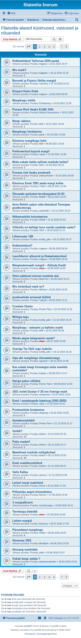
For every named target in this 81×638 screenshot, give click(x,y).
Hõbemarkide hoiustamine (30, 216)
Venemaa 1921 (21, 540)
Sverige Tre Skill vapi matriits (32, 348)
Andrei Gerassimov (49, 112)
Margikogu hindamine (27, 131)
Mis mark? (19, 70)
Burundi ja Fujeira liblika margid (34, 80)
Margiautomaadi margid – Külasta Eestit (39, 265)
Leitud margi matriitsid (27, 482)
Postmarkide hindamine (28, 409)
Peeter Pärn (45, 309)
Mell (41, 124)
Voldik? (17, 431)
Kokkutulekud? (22, 245)
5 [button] (54, 47)
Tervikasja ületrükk (24, 511)
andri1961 (44, 210)
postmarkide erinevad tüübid (31, 297)
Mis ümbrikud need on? (28, 286)
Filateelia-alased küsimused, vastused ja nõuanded (39, 30)
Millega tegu (20, 317)
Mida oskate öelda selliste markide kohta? (40, 162)
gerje (41, 134)
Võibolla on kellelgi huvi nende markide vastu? (44, 227)
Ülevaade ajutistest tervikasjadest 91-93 (38, 194)
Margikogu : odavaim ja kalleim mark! (37, 327)
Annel (42, 485)
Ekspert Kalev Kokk (25, 91)
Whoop (42, 289)
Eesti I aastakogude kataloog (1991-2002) (39, 400)
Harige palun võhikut (26, 381)
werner (42, 475)
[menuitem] (11, 13)
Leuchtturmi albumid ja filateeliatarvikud (39, 256)
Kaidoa (42, 373)
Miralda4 (43, 543)
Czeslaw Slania (22, 306)
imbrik (42, 219)
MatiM (42, 197)
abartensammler (47, 561)
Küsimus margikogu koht (29, 140)
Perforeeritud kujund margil (30, 151)
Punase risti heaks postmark (31, 172)
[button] (28, 46)
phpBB (27, 626)
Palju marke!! (21, 441)
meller (42, 532)
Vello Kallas (20, 472)
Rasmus (43, 523)
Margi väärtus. (21, 121)
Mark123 (43, 279)
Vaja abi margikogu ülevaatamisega (36, 358)
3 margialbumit (22, 502)
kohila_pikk (45, 239)
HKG (41, 230)
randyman (44, 394)
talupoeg (43, 412)
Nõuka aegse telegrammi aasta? (33, 338)
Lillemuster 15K (22, 236)
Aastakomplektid (23, 420)
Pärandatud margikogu (27, 529)
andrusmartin (46, 175)
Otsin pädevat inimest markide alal (35, 276)
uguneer (43, 361)
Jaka (41, 403)
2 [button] (39, 47)
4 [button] (49, 47)
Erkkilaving (45, 103)
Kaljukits (43, 73)
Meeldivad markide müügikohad (33, 452)
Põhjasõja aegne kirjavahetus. (32, 491)
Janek (42, 154)
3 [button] (44, 47)
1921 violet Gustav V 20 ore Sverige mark (39, 391)
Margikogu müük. (24, 100)
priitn (41, 552)
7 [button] (61, 47)
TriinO (42, 186)
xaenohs (43, 83)
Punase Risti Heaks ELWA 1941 (33, 109)
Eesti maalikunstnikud (27, 463)
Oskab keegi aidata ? (26, 558)
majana (43, 63)
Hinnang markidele (25, 549)
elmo (42, 268)
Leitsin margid (22, 520)
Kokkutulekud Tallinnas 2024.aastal (35, 60)
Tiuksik (43, 300)
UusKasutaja (45, 505)
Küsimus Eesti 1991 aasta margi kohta (37, 183)
